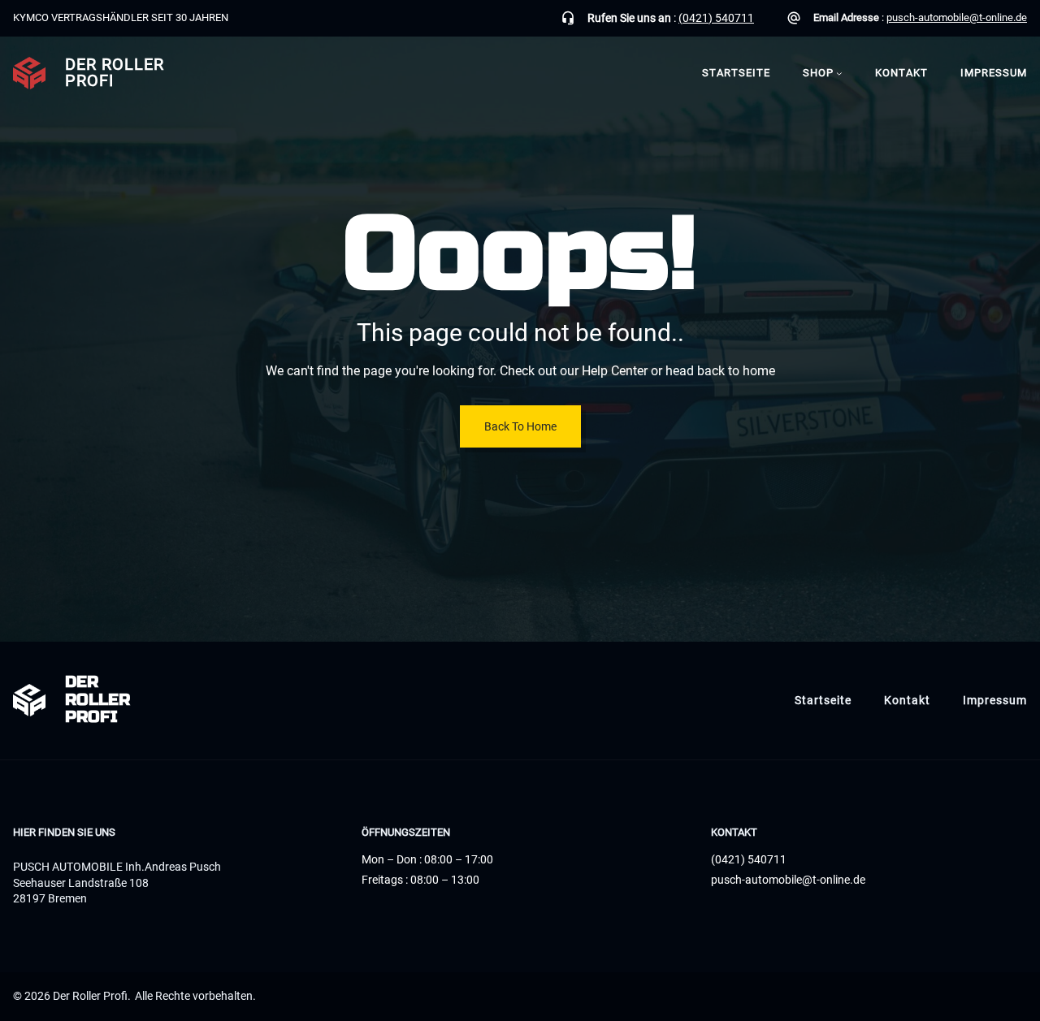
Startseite (736, 73)
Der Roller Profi (114, 72)
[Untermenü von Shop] (839, 73)
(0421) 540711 (716, 17)
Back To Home (520, 426)
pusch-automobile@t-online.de (956, 17)
